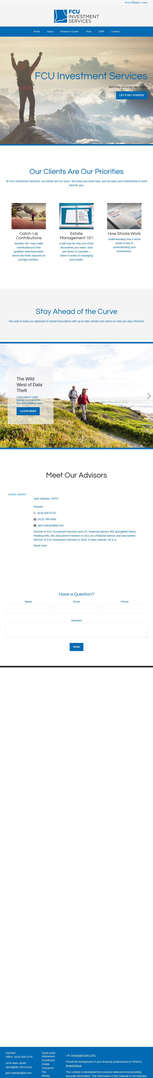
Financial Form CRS (83, 1055)
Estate (45, 1064)
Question (76, 620)
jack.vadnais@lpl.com (51, 525)
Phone (125, 601)
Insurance (48, 1068)
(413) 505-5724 (46, 512)
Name (28, 601)
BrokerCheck (73, 1065)
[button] (36, 31)
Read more (40, 545)
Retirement (48, 1056)
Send (76, 647)
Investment (48, 1060)
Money (46, 1075)
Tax (44, 1071)
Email (76, 601)
